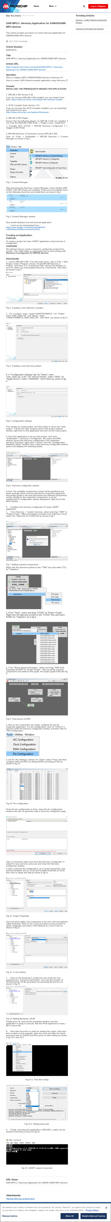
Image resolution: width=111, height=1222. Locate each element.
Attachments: (13, 1195)
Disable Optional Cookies (93, 1216)
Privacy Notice (92, 1210)
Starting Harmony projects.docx (20, 1199)
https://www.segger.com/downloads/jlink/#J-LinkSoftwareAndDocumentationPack (26, 228)
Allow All (69, 1216)
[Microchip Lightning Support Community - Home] (15, 6)
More (51, 6)
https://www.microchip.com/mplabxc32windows (27, 112)
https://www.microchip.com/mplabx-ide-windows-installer (37, 100)
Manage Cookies (9, 1216)
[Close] (106, 1208)
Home (36, 6)
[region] (55, 1212)
